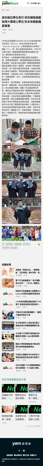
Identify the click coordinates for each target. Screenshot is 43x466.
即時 (7, 10)
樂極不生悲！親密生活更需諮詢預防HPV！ (34, 397)
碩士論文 (14, 248)
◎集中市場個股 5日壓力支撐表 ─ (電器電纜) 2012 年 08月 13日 (35, 418)
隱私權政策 (18, 455)
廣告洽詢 (26, 455)
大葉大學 (5, 248)
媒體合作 (33, 455)
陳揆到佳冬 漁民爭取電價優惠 (20, 397)
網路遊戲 (18, 244)
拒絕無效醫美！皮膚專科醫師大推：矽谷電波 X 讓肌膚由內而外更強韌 (7, 418)
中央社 (4, 30)
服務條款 (10, 455)
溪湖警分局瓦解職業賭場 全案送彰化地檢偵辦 (20, 418)
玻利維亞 (9, 244)
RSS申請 (34, 3)
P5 (3, 244)
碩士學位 (26, 244)
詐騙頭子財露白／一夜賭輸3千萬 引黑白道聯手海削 (7, 397)
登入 (39, 3)
